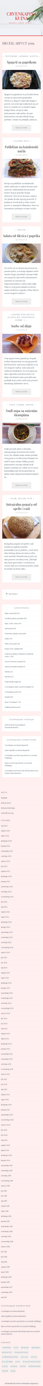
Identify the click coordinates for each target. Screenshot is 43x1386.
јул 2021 (4, 1079)
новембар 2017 (6, 1292)
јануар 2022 (5, 1049)
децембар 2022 (7, 993)
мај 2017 (4, 1297)
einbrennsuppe (10, 1357)
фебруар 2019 (6, 1216)
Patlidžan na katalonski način (21, 149)
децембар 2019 (6, 1166)
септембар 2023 (7, 948)
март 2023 (5, 978)
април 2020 (5, 1145)
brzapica (7, 1352)
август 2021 (5, 1074)
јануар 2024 (5, 927)
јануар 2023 (5, 988)
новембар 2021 (6, 1059)
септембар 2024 (7, 897)
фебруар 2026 (6, 841)
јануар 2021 (5, 1110)
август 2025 (5, 861)
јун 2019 (4, 1196)
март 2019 (4, 1211)
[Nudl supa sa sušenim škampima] (21, 443)
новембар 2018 (6, 1232)
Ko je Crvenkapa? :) (12, 702)
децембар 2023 (7, 932)
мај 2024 (4, 907)
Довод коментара (8, 808)
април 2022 (5, 1034)
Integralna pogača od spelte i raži (21, 506)
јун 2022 (4, 1024)
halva (34, 1357)
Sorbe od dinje (21, 326)
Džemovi (8, 677)
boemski (36, 1347)
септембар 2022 (7, 1008)
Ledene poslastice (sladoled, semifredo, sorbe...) (21, 317)
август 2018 (5, 1247)
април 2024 (5, 912)
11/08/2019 (21, 330)
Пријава (4, 798)
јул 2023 (4, 958)
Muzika (7, 697)
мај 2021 (4, 1089)
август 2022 (5, 1013)
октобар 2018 (6, 1236)
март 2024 (5, 917)
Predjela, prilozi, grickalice (14, 618)
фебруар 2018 (6, 1277)
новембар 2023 (7, 937)
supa (13, 1371)
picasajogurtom (31, 1362)
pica (17, 1362)
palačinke (7, 1362)
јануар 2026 (5, 846)
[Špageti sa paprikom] (21, 88)
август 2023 (5, 953)
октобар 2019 (6, 1176)
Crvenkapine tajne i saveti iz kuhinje (18, 687)
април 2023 (5, 973)
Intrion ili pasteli (22, 745)
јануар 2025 (5, 882)
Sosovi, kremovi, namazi (13, 662)
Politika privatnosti (11, 707)
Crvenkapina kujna (21, 16)
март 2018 (5, 1272)
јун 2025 (4, 866)
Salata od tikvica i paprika (21, 236)
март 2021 (5, 1100)
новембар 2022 (7, 998)
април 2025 (5, 871)
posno (14, 1366)
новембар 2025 (7, 851)
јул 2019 (4, 1191)
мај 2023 (4, 968)
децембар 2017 (6, 1287)
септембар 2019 (7, 1181)
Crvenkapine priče (11, 692)
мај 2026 (4, 826)
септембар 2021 (7, 1069)
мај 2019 (4, 1201)
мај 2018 (4, 1262)
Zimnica (7, 672)
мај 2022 (4, 1029)
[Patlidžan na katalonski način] (21, 177)
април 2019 (5, 1206)
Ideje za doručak (11, 613)
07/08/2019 (21, 419)
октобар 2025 (6, 856)
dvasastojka (21, 1352)
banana (25, 1347)
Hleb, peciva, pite (21, 499)
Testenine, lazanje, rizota (21, 56)
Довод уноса (6, 803)
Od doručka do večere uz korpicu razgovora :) (21, 1383)
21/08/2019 (21, 155)
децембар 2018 (6, 1226)
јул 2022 (4, 1019)
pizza (5, 1366)
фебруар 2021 (6, 1105)
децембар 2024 (7, 887)
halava (24, 1357)
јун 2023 (4, 963)
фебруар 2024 (6, 922)
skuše (5, 1371)
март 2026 (5, 836)
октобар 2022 (6, 1003)
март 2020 (5, 1150)
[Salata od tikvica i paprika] (21, 262)
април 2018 (5, 1267)
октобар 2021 (6, 1064)
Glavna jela (21, 141)
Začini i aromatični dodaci (14, 667)
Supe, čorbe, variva (21, 405)
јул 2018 (4, 1252)
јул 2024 (4, 902)
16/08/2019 (21, 240)
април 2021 (5, 1095)
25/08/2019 (21, 66)
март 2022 (5, 1039)
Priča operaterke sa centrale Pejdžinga (27, 1321)
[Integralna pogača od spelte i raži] (21, 538)
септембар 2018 (7, 1242)
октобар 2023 (6, 942)
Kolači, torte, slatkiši (12, 649)
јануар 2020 (5, 1160)
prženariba (34, 1366)
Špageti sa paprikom (21, 62)
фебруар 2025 (6, 876)
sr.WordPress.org (7, 813)
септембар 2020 (7, 1120)
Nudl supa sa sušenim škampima (21, 413)
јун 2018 (4, 1257)
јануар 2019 (5, 1221)
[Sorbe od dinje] (21, 352)
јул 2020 (4, 1130)
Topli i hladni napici (12, 682)
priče (23, 1366)
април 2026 (5, 831)
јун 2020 (4, 1135)
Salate (21, 230)
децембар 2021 (6, 1054)
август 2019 (5, 1186)
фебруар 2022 (6, 1044)
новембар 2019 (6, 1171)
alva (16, 1347)
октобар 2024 (6, 892)
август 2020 (5, 1125)
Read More (23, 129)
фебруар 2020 (6, 1155)
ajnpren (6, 1347)
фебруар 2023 (6, 983)
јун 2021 (4, 1084)
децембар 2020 (7, 1115)
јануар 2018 (5, 1282)
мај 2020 (4, 1140)
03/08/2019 (21, 513)
